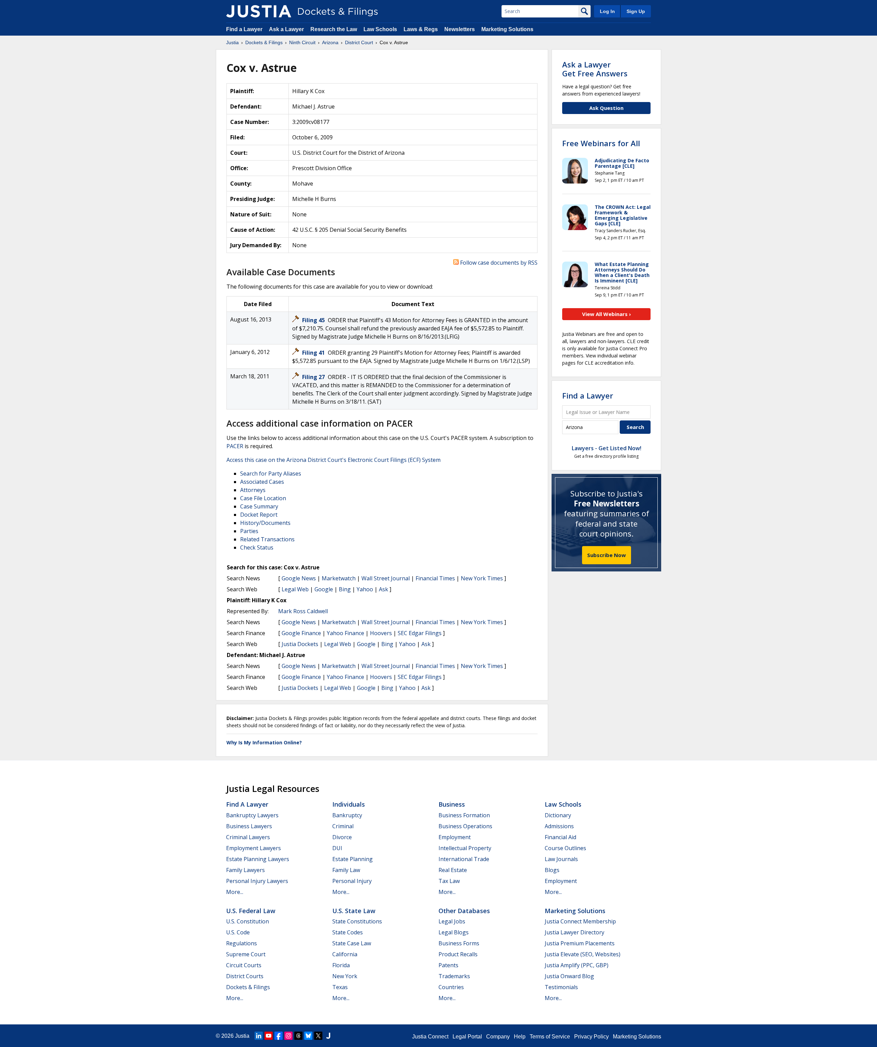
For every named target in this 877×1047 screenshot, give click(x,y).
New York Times (482, 578)
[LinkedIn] (259, 1036)
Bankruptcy (347, 815)
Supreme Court (245, 954)
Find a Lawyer (244, 29)
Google (323, 589)
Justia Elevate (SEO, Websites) (582, 954)
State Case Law (351, 943)
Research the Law (333, 29)
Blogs (552, 870)
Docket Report (258, 514)
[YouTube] (268, 1036)
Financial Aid (560, 837)
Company (498, 1036)
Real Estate (452, 870)
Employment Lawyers (253, 848)
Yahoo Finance (345, 633)
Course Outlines (565, 848)
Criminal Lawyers (248, 837)
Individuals (348, 804)
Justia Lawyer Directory (574, 932)
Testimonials (561, 987)
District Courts (244, 976)
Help (520, 1036)
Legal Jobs (451, 921)
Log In (607, 11)
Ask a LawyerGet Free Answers (595, 68)
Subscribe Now (606, 555)
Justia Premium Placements (580, 943)
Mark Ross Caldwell (303, 611)
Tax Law (449, 881)
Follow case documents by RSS (498, 262)
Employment (454, 837)
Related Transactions (267, 539)
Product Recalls (458, 954)
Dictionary (558, 815)
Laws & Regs (421, 29)
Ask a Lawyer (287, 29)
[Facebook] (278, 1036)
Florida (341, 965)
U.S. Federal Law (250, 911)
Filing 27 (314, 377)
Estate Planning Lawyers (257, 859)
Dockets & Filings (248, 987)
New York (344, 976)
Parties (249, 531)
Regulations (241, 943)
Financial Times (435, 578)
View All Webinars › (606, 314)
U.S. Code (238, 932)
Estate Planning (352, 859)
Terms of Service (550, 1036)
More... (234, 892)
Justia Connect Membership (580, 921)
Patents (448, 965)
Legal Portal (467, 1036)
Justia (242, 1036)
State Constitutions (357, 921)
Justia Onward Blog (569, 976)
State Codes (347, 932)
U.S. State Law (353, 911)
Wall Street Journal (385, 578)
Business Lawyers (249, 826)
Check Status (256, 547)
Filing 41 (314, 352)
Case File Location (263, 498)
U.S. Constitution (247, 921)
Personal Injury (352, 881)
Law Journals (561, 859)
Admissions (559, 826)
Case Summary (259, 506)
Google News (299, 578)
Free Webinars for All (601, 143)
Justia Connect (430, 1036)
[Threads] (298, 1036)
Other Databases (464, 911)
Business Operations (465, 826)
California (344, 954)
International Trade (463, 859)
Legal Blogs (453, 932)
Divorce (342, 837)
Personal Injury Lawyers (257, 881)
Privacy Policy (591, 1036)
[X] (318, 1036)
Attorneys (252, 490)
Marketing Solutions (507, 29)
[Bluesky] (308, 1036)
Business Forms (458, 943)
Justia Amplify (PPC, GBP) (576, 965)
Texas (340, 987)
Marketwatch (339, 578)
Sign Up (636, 11)
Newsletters (459, 29)
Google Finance (301, 633)
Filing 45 (314, 320)
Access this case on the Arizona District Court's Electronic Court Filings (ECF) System (333, 460)
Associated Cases (262, 481)
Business (451, 804)
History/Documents (265, 523)
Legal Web (295, 589)
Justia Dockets (300, 644)
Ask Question (606, 107)
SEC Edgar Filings (420, 633)
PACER (234, 446)
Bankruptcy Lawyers (252, 815)
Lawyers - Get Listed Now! (606, 448)
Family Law (346, 870)
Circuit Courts (243, 965)
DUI (337, 848)
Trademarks (454, 976)
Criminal (343, 826)
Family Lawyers (245, 870)
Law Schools (380, 29)
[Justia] (258, 11)
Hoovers (381, 633)
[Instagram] (288, 1036)
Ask (383, 589)
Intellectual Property (464, 848)
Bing (345, 589)
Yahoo (365, 589)
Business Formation (464, 815)
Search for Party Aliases (270, 473)
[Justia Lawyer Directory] (328, 1036)
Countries (451, 987)
